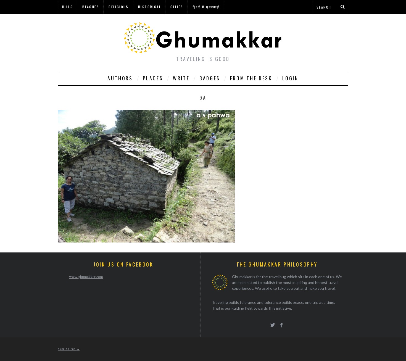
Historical (149, 6)
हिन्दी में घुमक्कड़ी (206, 6)
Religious (119, 6)
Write (181, 78)
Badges (209, 78)
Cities (176, 6)
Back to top (67, 349)
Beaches (90, 6)
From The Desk (251, 78)
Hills (67, 6)
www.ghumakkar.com (86, 276)
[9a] (146, 240)
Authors (120, 78)
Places (153, 78)
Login (290, 78)
